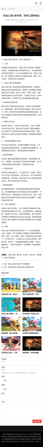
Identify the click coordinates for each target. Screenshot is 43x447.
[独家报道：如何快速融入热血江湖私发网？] (32, 343)
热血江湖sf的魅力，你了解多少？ (13, 314)
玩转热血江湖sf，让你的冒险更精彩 (14, 353)
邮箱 (3, 385)
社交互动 (32, 255)
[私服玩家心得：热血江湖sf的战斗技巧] (10, 285)
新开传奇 (31, 441)
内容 (3, 402)
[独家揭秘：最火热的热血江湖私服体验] (10, 324)
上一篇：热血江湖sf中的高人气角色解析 (15, 264)
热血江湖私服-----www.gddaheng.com (9, 3)
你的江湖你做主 (9, 258)
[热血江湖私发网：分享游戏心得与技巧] (32, 285)
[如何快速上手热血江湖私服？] (32, 304)
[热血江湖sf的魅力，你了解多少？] (10, 304)
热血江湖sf (11, 9)
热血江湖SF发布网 (15, 255)
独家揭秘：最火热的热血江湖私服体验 (15, 333)
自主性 (25, 255)
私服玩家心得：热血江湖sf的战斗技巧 (15, 294)
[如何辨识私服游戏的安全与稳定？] (32, 324)
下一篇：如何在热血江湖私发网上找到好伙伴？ (18, 267)
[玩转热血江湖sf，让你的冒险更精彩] (10, 343)
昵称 (3, 376)
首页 (4, 9)
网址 (3, 393)
